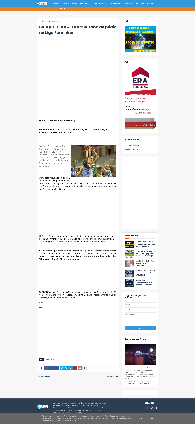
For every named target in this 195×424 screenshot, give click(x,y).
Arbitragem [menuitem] (115, 3)
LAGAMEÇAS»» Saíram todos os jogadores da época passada (145, 244)
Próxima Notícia (112, 377)
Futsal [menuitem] (128, 3)
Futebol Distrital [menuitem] (60, 3)
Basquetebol (55, 21)
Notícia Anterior (44, 377)
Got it (151, 418)
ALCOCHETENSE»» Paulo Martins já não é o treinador (146, 263)
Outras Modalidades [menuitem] (144, 3)
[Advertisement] (77, 58)
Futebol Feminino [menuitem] (99, 3)
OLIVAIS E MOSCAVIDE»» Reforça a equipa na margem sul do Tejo (145, 253)
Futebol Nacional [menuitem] (79, 3)
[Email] (80, 368)
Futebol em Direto (131, 149)
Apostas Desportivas (132, 146)
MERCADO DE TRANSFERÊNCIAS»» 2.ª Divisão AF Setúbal (145, 282)
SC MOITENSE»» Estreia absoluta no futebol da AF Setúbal (146, 273)
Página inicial (44, 21)
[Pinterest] (75, 368)
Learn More (141, 418)
